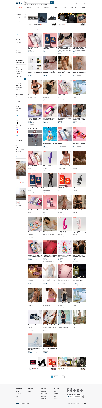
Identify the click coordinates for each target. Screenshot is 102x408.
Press (55, 391)
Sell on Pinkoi (71, 3)
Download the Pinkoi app (74, 396)
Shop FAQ (30, 391)
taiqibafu (30, 281)
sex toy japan (18, 151)
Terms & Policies (44, 394)
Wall (16, 394)
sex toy (17, 147)
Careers (55, 396)
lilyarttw (44, 258)
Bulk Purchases (44, 391)
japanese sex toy (19, 145)
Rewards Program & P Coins (46, 399)
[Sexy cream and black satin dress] (50, 340)
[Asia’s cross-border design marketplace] (19, 3)
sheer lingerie (45, 4)
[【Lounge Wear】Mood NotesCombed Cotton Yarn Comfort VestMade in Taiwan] (50, 271)
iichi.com (55, 398)
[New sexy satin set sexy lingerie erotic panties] (65, 111)
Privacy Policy (43, 396)
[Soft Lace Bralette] (50, 224)
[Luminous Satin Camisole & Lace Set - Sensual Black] (50, 87)
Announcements (44, 393)
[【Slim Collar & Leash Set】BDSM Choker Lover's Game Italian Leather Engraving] (50, 63)
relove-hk (74, 97)
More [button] (17, 34)
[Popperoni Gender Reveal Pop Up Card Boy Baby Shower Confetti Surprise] (50, 134)
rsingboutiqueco (46, 97)
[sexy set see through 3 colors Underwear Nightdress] (79, 202)
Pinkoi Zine (17, 391)
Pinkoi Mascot (56, 394)
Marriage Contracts (20, 149)
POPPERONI (45, 144)
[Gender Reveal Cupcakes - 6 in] (35, 224)
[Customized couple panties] (35, 317)
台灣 (25, 4)
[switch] (21, 14)
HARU (29, 50)
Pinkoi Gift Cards (18, 393)
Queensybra (60, 73)
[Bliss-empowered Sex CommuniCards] (35, 271)
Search (52, 2)
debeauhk (74, 258)
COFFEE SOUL (31, 234)
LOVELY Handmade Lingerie (48, 281)
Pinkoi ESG (56, 393)
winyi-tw (29, 351)
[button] (25, 79)
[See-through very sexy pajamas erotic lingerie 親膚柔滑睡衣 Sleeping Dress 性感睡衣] (79, 158)
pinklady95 (75, 73)
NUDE (74, 327)
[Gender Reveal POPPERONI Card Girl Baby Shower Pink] (65, 247)
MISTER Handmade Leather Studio (64, 50)
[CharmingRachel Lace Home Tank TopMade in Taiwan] (65, 317)
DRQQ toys (45, 168)
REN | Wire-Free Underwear (48, 234)
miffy (49, 4)
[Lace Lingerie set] (50, 295)
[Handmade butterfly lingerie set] (35, 87)
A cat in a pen (39, 4)
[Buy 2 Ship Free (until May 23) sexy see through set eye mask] (65, 63)
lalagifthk (30, 327)
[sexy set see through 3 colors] (35, 295)
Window (17, 396)
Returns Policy (43, 398)
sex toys (17, 153)
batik (27, 4)
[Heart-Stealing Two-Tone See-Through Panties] (79, 317)
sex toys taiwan (32, 4)
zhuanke (74, 281)
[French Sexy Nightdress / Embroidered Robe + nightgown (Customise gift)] (79, 247)
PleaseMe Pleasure (32, 97)
